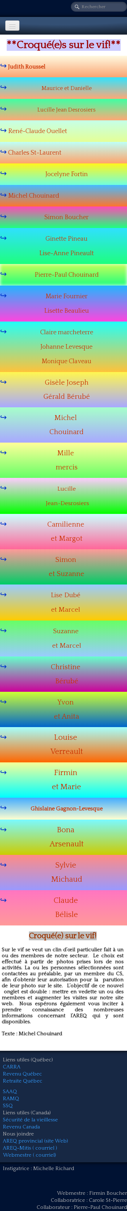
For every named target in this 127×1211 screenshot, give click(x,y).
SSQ (8, 1106)
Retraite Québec (22, 1081)
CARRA (11, 1067)
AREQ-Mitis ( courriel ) (30, 1148)
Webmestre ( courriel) (29, 1155)
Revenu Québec (22, 1074)
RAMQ (11, 1099)
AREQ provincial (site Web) (35, 1141)
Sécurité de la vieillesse (30, 1120)
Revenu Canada (21, 1127)
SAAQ (10, 1092)
